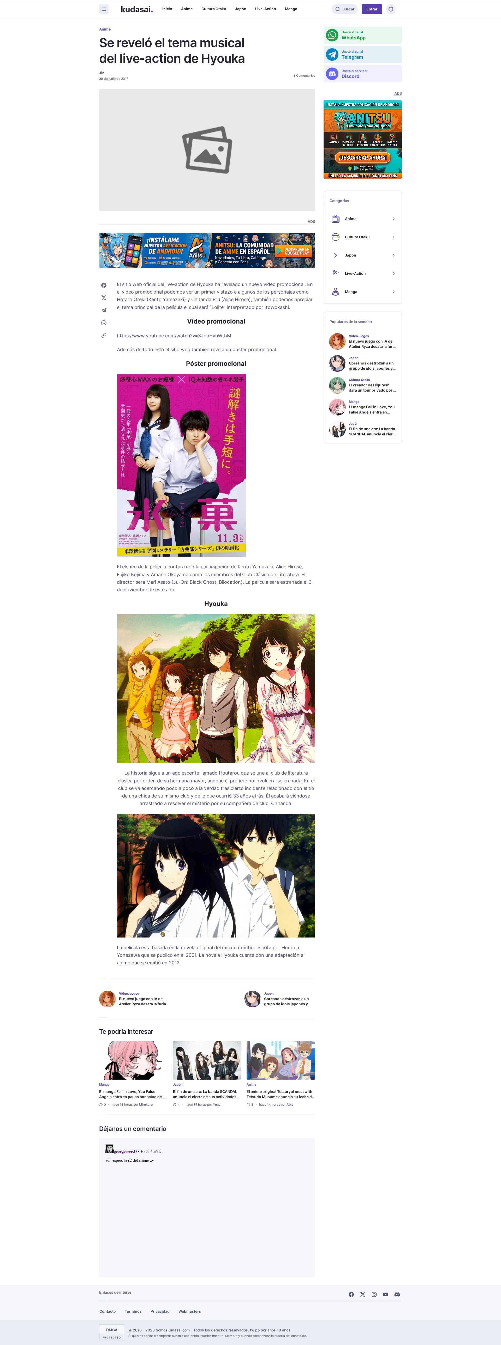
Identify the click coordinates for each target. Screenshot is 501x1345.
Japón (240, 9)
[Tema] (391, 9)
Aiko (290, 1104)
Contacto (107, 1311)
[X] (362, 1294)
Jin (102, 73)
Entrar (372, 9)
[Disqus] (207, 1207)
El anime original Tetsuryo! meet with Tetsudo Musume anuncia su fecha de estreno (280, 1096)
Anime (187, 9)
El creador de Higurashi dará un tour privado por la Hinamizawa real (372, 390)
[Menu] (104, 9)
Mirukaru (146, 1104)
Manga (291, 9)
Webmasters (189, 1311)
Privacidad (160, 1311)
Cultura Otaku (213, 9)
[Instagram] (374, 1294)
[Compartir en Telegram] (104, 310)
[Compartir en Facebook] (104, 285)
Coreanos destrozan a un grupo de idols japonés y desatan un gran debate (286, 1003)
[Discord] (397, 1294)
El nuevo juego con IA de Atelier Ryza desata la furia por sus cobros (142, 1003)
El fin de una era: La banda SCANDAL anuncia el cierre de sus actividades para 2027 (205, 1096)
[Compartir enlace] (104, 335)
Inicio (167, 9)
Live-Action (265, 9)
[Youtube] (385, 1294)
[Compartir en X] (104, 297)
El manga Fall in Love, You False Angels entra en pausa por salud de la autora (132, 1096)
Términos (133, 1311)
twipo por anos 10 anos (270, 1330)
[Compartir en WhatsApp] (104, 322)
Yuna (216, 1104)
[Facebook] (351, 1294)
